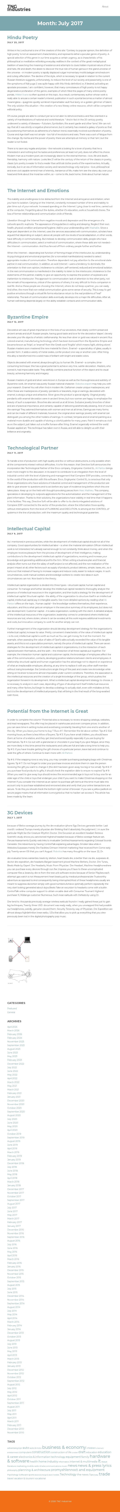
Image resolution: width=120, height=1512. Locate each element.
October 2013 (14, 1336)
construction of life (61, 1452)
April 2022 (12, 1078)
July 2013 (12, 1344)
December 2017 (15, 1189)
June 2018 (12, 1170)
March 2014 (13, 1322)
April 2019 (12, 1148)
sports (31, 1475)
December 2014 (15, 1296)
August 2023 (13, 1049)
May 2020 (12, 1126)
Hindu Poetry (22, 37)
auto (26, 1448)
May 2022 (12, 1074)
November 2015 (15, 1274)
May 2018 (12, 1174)
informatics (64, 1461)
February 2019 (14, 1156)
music (64, 1466)
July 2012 (12, 1388)
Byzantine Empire (27, 317)
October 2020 (14, 1108)
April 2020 (12, 1130)
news (72, 1465)
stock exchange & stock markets (47, 1475)
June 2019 (12, 1145)
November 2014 (15, 1300)
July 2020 (12, 1119)
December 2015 (15, 1270)
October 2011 (14, 1399)
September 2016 (15, 1237)
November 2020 (15, 1104)
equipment (73, 1456)
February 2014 (14, 1325)
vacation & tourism (24, 1478)
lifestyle (104, 1462)
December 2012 (15, 1370)
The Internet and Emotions (38, 190)
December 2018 (15, 1163)
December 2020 (15, 1100)
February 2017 (14, 1222)
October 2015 (14, 1277)
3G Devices (20, 812)
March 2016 (13, 1259)
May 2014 (12, 1314)
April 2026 (12, 1027)
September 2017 (15, 1200)
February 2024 (14, 1038)
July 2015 (11, 1288)
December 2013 (15, 1333)
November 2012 (15, 1373)
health (34, 1461)
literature (11, 1466)
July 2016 (12, 1244)
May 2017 (12, 1215)
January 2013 (13, 1366)
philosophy (12, 1470)
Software (23, 1475)
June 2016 (12, 1248)
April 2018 (12, 1178)
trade (104, 1473)
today (96, 1475)
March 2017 (13, 1218)
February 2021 (14, 1093)
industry (52, 1461)
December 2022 (15, 1063)
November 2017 (15, 1193)
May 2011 (12, 1414)
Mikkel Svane (22, 94)
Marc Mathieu (86, 490)
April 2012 (12, 1395)
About (105, 6)
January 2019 (14, 1159)
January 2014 (14, 1329)
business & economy (64, 1447)
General (11, 1012)
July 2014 (12, 1310)
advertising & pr (14, 1448)
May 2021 (12, 1086)
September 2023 (16, 1045)
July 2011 (11, 1410)
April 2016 (12, 1255)
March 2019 (13, 1152)
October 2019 (14, 1134)
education (91, 1452)
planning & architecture (34, 1470)
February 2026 (14, 1034)
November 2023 (15, 1041)
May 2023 (12, 1056)
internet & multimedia (83, 1461)
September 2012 (15, 1381)
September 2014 (15, 1303)
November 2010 (15, 1432)
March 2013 (13, 1358)
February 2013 (14, 1362)
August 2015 (13, 1285)
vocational (40, 1478)
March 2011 (13, 1421)
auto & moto (36, 1448)
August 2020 (14, 1115)
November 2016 (15, 1233)
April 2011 (12, 1417)
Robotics (57, 851)
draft (82, 1452)
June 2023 (12, 1052)
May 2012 (12, 1392)
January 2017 (14, 1226)
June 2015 (12, 1292)
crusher (75, 1452)
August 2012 (13, 1384)
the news (83, 1474)
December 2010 (15, 1429)
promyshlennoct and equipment (78, 1470)
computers (25, 1452)
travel (10, 1478)
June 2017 (12, 1211)
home (43, 1461)
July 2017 (12, 1207)
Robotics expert (83, 383)
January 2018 (14, 1185)
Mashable (94, 228)
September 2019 (15, 1137)
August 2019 (13, 1141)
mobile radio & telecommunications (44, 1466)
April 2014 (12, 1318)
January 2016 (13, 1266)
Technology (68, 1474)
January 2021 (13, 1097)
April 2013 (12, 1355)
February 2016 (14, 1263)
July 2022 (12, 1067)
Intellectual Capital (28, 528)
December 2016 (15, 1229)
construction (41, 1452)
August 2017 (13, 1204)
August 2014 (13, 1307)
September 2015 (15, 1281)
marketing (21, 1466)
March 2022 (13, 1082)
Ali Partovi (100, 468)
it (99, 1460)
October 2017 (14, 1196)
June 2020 (12, 1122)
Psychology (12, 1475)
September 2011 (15, 1403)
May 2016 (12, 1252)
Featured (12, 1008)
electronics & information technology (42, 1456)
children (91, 1448)
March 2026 (13, 1030)
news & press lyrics (95, 1465)
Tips (91, 1474)
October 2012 (14, 1377)
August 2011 (13, 1406)
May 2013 (12, 1351)
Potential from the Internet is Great (47, 711)
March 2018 (13, 1181)
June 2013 (12, 1347)
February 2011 (14, 1425)
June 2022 (12, 1071)
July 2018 (12, 1167)
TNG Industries (19, 8)
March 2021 (13, 1089)
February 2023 (14, 1060)
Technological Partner (32, 448)
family (85, 1456)
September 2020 (16, 1111)
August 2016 (13, 1240)
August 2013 (13, 1340)
